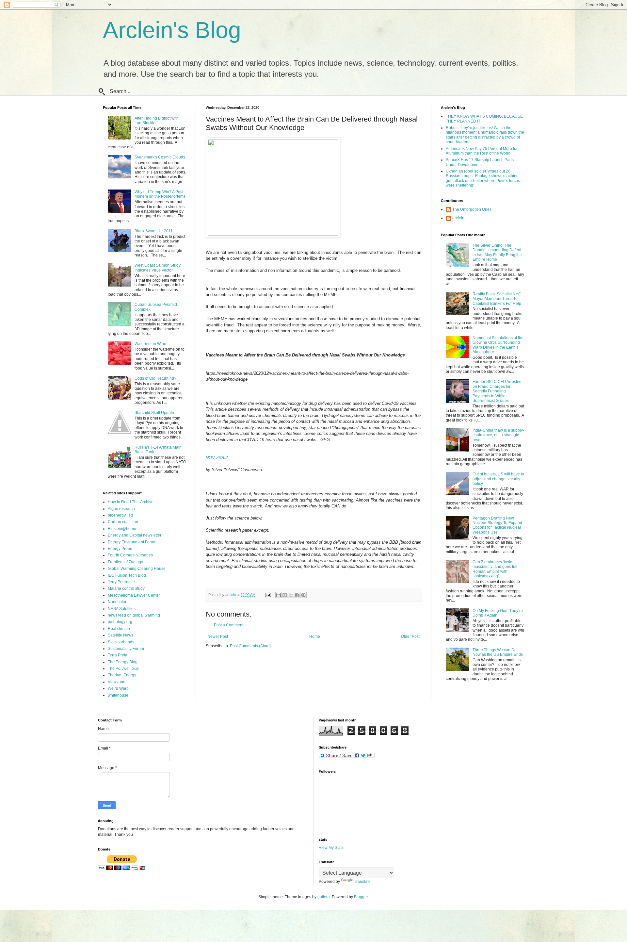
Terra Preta (117, 655)
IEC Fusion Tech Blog (127, 575)
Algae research (121, 508)
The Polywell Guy (123, 668)
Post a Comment (228, 625)
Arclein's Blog (172, 30)
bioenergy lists (121, 515)
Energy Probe (120, 548)
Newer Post (217, 636)
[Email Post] (268, 595)
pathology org (120, 622)
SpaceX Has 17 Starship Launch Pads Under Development (480, 162)
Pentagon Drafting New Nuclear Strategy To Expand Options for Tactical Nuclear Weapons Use (497, 525)
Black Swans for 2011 (154, 231)
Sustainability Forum (126, 648)
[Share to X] (291, 595)
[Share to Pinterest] (303, 595)
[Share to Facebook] (297, 595)
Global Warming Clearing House (137, 568)
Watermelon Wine (150, 343)
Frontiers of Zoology (125, 562)
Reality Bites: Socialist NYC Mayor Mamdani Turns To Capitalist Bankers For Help (497, 299)
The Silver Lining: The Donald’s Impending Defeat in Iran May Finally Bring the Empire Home (497, 252)
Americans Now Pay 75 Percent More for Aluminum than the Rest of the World (482, 151)
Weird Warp (118, 688)
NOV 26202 (217, 457)
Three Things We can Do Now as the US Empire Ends (498, 652)
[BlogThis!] (284, 595)
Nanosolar (117, 602)
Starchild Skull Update (154, 412)
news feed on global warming (134, 615)
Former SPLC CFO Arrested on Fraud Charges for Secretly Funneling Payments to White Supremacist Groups (497, 391)
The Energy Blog (122, 662)
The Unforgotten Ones (471, 209)
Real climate (119, 628)
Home (314, 636)
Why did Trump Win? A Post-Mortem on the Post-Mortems (160, 194)
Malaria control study (126, 588)
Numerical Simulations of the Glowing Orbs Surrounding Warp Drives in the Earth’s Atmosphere (498, 345)
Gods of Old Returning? (155, 378)
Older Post (410, 636)
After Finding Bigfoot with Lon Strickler (157, 120)
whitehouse (118, 695)
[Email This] (278, 595)
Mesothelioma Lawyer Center (134, 595)
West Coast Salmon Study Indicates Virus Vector (158, 267)
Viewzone (116, 682)
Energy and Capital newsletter (134, 535)
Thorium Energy (122, 675)
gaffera (323, 897)
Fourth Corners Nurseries (130, 555)
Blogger (361, 897)
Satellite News (120, 635)
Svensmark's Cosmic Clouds (160, 157)
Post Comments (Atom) (250, 646)
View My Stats (331, 847)
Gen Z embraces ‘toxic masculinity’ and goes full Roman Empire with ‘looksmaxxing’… (495, 569)
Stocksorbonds (121, 642)
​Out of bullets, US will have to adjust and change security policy (498, 479)
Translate (362, 881)
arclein (458, 218)
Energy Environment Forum (132, 542)
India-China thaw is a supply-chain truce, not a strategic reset (498, 435)
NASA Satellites (122, 608)
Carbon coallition (123, 522)
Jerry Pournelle (121, 582)
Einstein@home (122, 528)
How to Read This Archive (130, 502)
